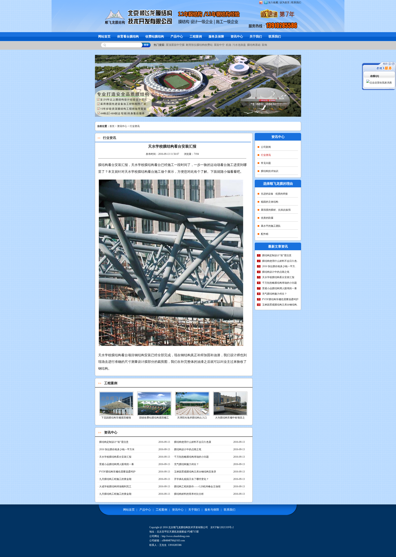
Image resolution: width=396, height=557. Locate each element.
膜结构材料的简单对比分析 (188, 493)
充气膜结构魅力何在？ (274, 293)
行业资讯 (266, 155)
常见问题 (266, 163)
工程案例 (196, 36)
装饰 (264, 44)
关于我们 (256, 36)
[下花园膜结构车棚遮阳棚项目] (116, 414)
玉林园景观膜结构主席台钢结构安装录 (194, 471)
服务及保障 (216, 36)
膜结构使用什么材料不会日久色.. (280, 261)
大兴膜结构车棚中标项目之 (230, 417)
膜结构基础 (253, 44)
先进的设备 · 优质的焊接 (274, 193)
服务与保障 (212, 509)
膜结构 (103, 165)
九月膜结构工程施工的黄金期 (114, 479)
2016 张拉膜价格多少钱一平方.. (279, 266)
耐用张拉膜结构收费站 (199, 44)
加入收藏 (273, 2)
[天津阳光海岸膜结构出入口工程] (192, 414)
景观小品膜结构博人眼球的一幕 (279, 288)
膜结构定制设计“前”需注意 (276, 255)
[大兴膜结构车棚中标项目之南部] (230, 414)
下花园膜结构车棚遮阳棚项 (116, 417)
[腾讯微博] (265, 2)
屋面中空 (219, 44)
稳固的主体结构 (269, 201)
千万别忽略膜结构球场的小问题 (279, 282)
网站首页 (104, 36)
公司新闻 (266, 147)
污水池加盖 (239, 44)
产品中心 (177, 36)
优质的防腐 (267, 217)
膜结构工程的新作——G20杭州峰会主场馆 (196, 486)
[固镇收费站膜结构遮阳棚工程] (154, 414)
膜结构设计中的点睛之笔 (275, 271)
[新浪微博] (260, 2)
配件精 (264, 234)
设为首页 (285, 2)
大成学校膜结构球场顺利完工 (114, 486)
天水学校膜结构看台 (139, 171)
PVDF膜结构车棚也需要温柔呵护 (280, 299)
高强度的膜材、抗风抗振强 (276, 209)
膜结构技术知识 (269, 171)
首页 (112, 126)
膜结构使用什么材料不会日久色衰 (192, 442)
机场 (228, 44)
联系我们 (296, 2)
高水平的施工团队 (271, 225)
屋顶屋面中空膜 (175, 44)
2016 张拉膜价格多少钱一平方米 (116, 449)
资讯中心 (237, 36)
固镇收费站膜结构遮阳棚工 (154, 417)
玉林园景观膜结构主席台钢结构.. (280, 304)
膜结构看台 (119, 355)
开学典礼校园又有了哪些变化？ (191, 479)
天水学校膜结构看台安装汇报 (278, 277)
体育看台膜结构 (128, 36)
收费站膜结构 (154, 36)
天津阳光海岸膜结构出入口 (192, 417)
